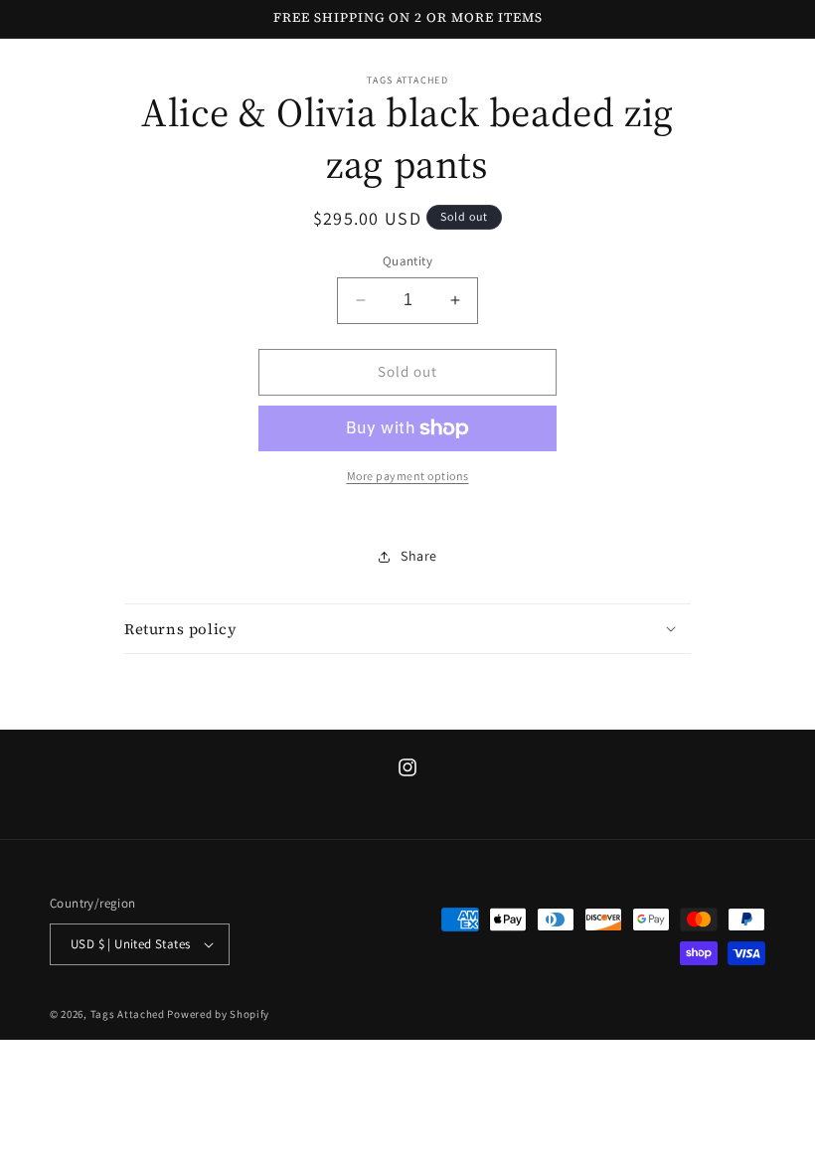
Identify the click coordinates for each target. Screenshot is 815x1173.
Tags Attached (127, 1014)
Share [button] (419, 556)
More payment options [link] (408, 475)
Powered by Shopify (218, 1014)
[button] (407, 629)
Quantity (407, 260)
